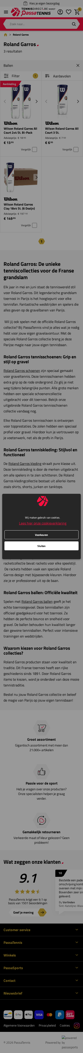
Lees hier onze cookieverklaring (42, 523)
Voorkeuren (41, 535)
